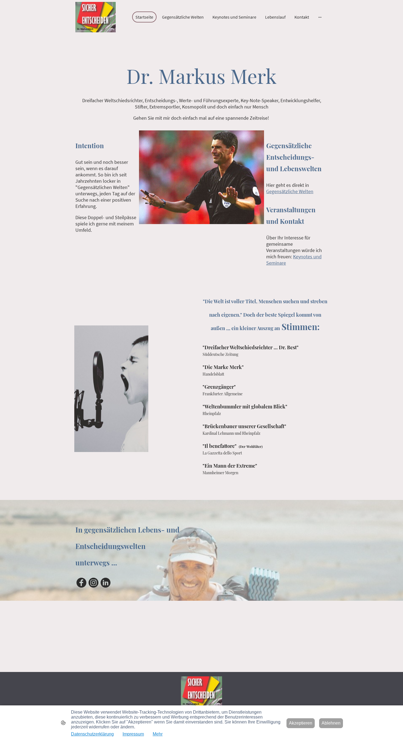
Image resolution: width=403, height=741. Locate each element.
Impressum (133, 734)
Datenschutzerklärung (92, 734)
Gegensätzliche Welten (289, 191)
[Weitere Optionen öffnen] (319, 17)
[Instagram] (93, 583)
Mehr (158, 734)
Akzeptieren (300, 723)
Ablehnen (331, 723)
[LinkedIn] (105, 583)
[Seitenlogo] (95, 17)
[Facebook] (81, 583)
